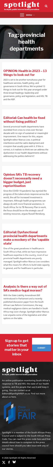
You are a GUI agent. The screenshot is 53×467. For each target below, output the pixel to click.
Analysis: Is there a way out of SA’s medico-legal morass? (25, 288)
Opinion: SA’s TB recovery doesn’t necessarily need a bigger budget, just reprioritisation (22, 180)
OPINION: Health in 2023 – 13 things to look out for (25, 73)
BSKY (14, 461)
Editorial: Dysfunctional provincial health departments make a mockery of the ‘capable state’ (26, 237)
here (39, 439)
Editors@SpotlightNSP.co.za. (16, 393)
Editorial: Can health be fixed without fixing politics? (24, 119)
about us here (9, 396)
